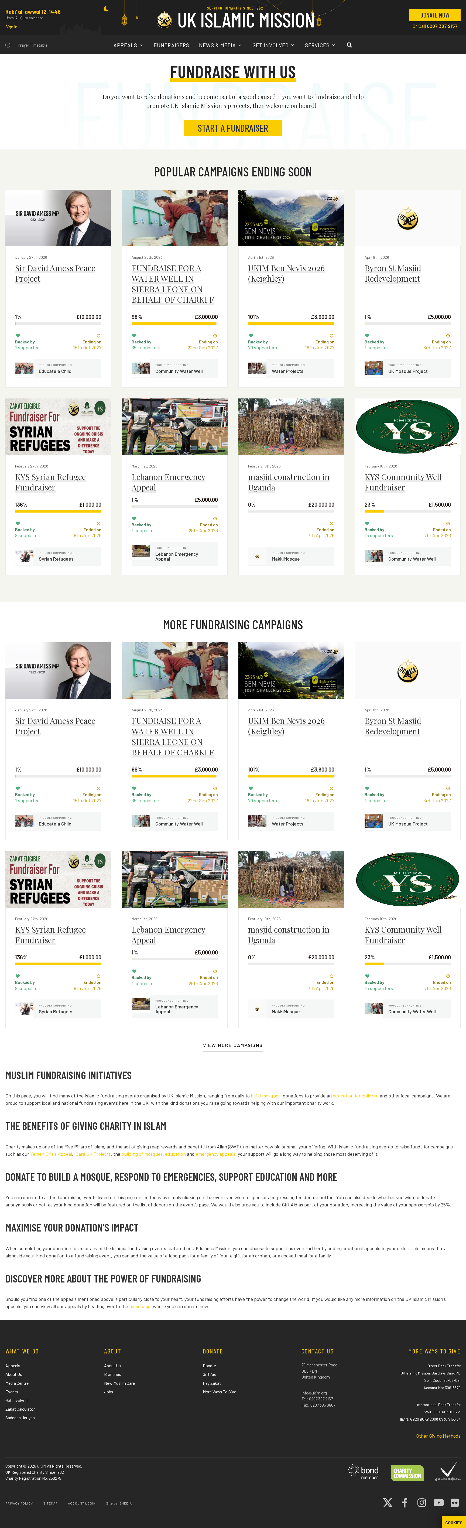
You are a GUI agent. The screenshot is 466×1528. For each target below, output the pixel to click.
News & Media (218, 45)
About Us (13, 1374)
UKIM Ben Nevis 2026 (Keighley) (286, 273)
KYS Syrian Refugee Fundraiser (50, 482)
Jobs (108, 1391)
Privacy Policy (19, 1503)
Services (318, 45)
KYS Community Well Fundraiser (403, 482)
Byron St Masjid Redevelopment (393, 273)
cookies (453, 1522)
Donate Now (435, 15)
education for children (356, 1096)
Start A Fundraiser (233, 128)
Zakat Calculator (20, 1408)
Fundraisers (171, 45)
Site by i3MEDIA (119, 1503)
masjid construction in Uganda (289, 482)
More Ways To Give (219, 1391)
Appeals (126, 45)
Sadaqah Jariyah (20, 1417)
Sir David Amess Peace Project (55, 273)
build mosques (265, 1096)
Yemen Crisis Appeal (51, 1154)
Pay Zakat (212, 1383)
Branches (112, 1374)
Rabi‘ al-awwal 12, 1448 (33, 11)
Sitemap (50, 1503)
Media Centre (17, 1383)
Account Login (82, 1503)
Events (11, 1391)
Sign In (11, 26)
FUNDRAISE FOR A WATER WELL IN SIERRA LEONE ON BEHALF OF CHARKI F (173, 283)
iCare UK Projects (92, 1154)
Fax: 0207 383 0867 (318, 1405)
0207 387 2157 (442, 26)
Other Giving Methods (438, 1436)
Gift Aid (209, 1374)
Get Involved (271, 45)
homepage (139, 1306)
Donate (209, 1365)
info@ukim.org (314, 1392)
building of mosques (142, 1154)
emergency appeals (215, 1154)
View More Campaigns (233, 1045)
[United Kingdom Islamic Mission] (235, 17)
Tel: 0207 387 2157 (317, 1398)
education (175, 1154)
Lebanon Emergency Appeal (168, 482)
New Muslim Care (119, 1383)
